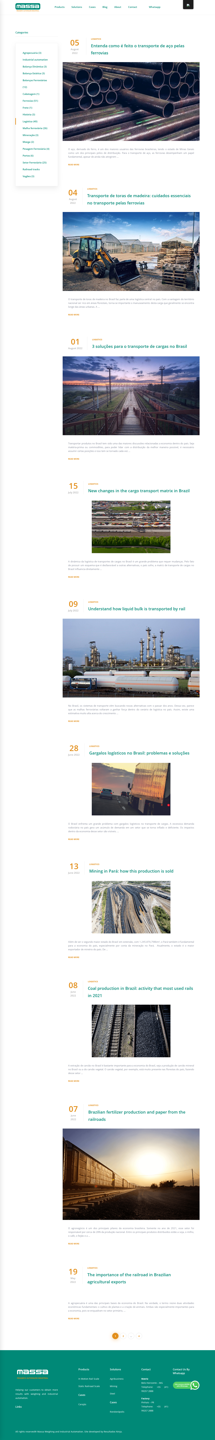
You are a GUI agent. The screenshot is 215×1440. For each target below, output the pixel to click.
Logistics (96, 39)
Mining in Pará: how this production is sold (131, 871)
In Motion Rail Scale (88, 1378)
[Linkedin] (26, 1416)
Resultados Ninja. (113, 1431)
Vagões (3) (28, 176)
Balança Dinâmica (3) (35, 66)
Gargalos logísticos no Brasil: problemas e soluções (139, 753)
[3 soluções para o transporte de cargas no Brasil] (131, 358)
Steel (112, 1393)
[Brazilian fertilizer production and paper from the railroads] (131, 1130)
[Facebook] (16, 1416)
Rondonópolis (117, 1411)
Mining (113, 1386)
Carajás (82, 1404)
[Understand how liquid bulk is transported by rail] (131, 620)
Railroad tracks (31, 169)
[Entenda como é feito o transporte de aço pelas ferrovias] (131, 64)
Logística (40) (30, 121)
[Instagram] (21, 1416)
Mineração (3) (30, 135)
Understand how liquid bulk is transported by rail (136, 609)
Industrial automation (35, 59)
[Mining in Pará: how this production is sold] (131, 882)
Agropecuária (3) (32, 52)
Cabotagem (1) (31, 94)
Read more (73, 164)
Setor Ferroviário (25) (35, 162)
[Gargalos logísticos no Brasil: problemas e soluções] (131, 764)
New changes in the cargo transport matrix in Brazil (139, 491)
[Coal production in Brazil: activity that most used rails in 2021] (131, 1006)
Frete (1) (27, 107)
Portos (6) (28, 155)
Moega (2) (28, 141)
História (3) (29, 114)
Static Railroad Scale (89, 1386)
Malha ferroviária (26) (35, 128)
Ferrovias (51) (30, 100)
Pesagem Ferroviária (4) (36, 148)
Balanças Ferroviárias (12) (35, 84)
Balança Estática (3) (34, 73)
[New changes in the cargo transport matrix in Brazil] (131, 502)
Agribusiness (117, 1378)
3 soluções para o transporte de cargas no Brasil (139, 346)
